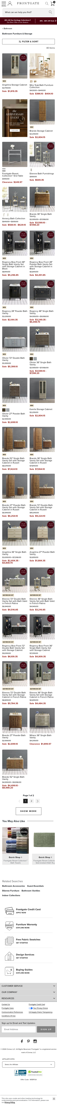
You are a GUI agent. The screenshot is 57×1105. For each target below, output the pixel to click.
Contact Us (6, 1004)
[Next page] (37, 801)
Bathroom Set (8, 595)
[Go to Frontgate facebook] (22, 1041)
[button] (4, 4)
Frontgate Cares (8, 1008)
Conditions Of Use (8, 1016)
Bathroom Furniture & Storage (17, 33)
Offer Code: (24, 1079)
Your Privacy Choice (40, 1008)
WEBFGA (33, 1079)
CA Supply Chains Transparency (40, 1012)
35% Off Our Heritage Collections (16, 20)
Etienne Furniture (10, 890)
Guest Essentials (35, 886)
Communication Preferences (12, 1012)
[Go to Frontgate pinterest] (28, 1041)
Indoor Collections (11, 895)
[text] (13, 91)
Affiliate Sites (8, 1059)
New (4, 81)
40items (50, 48)
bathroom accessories (13, 886)
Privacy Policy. (10, 1102)
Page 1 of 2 (28, 795)
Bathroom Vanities (31, 890)
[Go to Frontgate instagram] (35, 1041)
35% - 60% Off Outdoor (48, 21)
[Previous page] (19, 801)
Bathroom (8, 28)
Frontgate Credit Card (37, 1004)
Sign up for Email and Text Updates (18, 1023)
